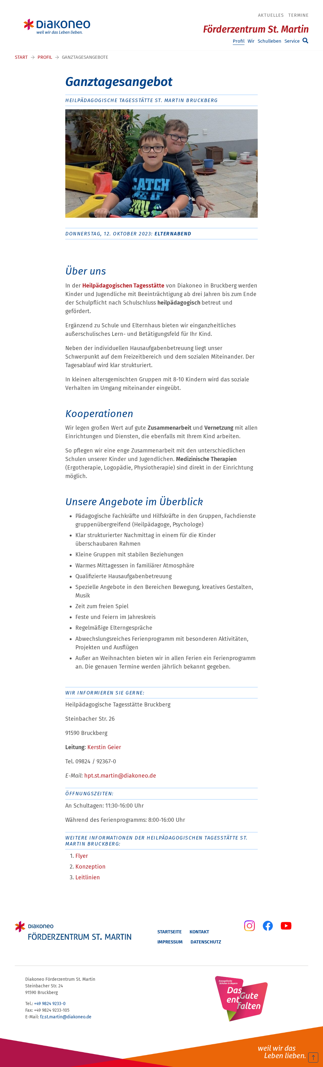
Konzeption (90, 866)
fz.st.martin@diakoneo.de (65, 1017)
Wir (251, 41)
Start (21, 57)
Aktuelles (271, 15)
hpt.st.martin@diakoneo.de (120, 775)
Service (292, 41)
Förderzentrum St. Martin (256, 29)
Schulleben (269, 41)
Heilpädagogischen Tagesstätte (123, 285)
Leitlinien (87, 877)
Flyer (81, 855)
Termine (298, 15)
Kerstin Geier (104, 747)
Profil (238, 41)
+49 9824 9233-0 (50, 1003)
